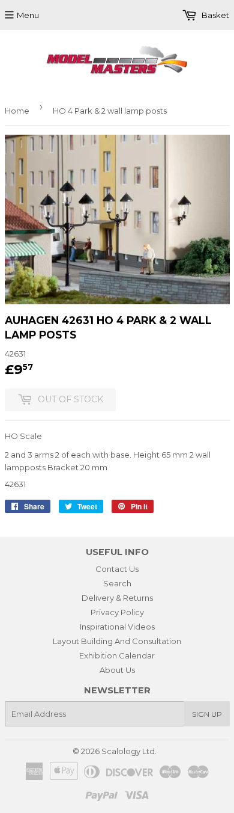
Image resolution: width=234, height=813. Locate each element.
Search (117, 583)
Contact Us (117, 569)
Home (17, 110)
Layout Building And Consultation (117, 641)
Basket (214, 15)
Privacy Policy (117, 612)
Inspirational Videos (117, 626)
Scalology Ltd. (129, 751)
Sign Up (207, 714)
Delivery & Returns (117, 598)
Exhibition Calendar (117, 655)
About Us (117, 670)
